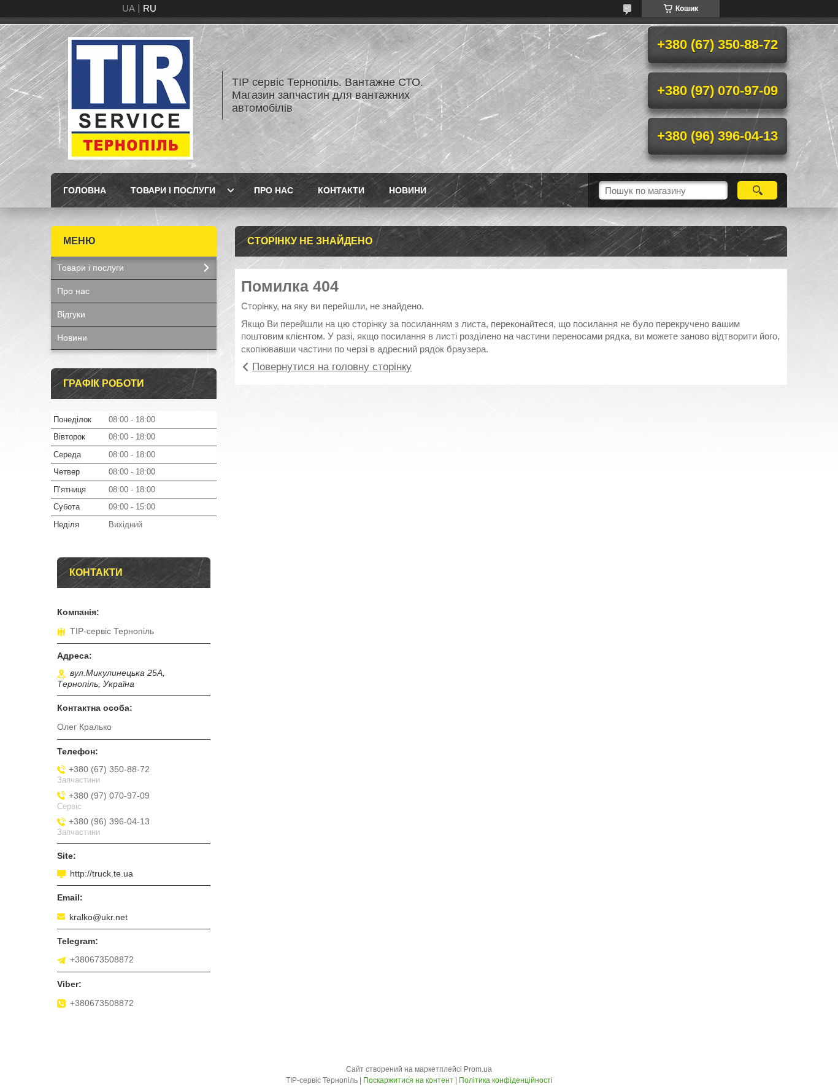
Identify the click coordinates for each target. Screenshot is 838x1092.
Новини (407, 190)
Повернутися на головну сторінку (332, 367)
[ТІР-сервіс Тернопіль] (130, 95)
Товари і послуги (173, 190)
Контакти (341, 190)
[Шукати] (757, 190)
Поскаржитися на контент (408, 1080)
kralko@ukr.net (98, 917)
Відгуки (71, 314)
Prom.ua (478, 1069)
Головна (84, 190)
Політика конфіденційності (506, 1080)
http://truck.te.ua (101, 873)
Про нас (273, 190)
